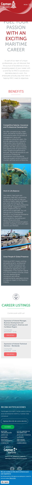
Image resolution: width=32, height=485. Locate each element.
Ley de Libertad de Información (23, 432)
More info (13, 478)
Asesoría (4, 437)
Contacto (5, 443)
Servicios (4, 435)
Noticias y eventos (24, 435)
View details (10, 335)
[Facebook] (12, 470)
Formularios (21, 443)
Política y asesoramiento (6, 440)
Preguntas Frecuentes (21, 440)
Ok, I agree (5, 482)
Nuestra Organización (6, 432)
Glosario (20, 437)
